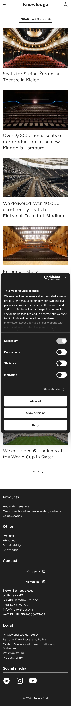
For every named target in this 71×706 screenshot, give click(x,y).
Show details (51, 389)
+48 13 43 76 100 (16, 605)
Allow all (35, 401)
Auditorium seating (16, 506)
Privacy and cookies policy (21, 634)
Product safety (13, 657)
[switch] (61, 352)
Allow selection (35, 412)
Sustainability (12, 545)
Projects (8, 535)
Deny (35, 425)
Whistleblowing (13, 652)
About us (9, 540)
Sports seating (12, 515)
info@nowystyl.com (18, 609)
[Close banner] (65, 278)
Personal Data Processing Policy (24, 639)
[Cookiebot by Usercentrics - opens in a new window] (45, 277)
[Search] (66, 4)
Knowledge (10, 550)
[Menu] (4, 4)
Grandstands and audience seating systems (32, 511)
